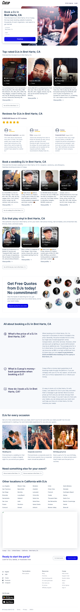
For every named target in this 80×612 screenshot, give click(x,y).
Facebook (7, 580)
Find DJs (44, 576)
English (7, 571)
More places (25, 573)
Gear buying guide (47, 578)
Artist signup (69, 3)
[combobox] (12, 29)
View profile (6, 100)
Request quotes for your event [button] (18, 306)
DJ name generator (47, 580)
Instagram (7, 582)
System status (66, 578)
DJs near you (45, 583)
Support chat (65, 576)
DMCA (31, 609)
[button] (11, 105)
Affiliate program (46, 587)
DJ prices (44, 585)
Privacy (25, 609)
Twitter (7, 578)
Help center (65, 573)
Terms (18, 609)
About (63, 580)
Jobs (63, 583)
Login (76, 3)
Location (7, 27)
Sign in (64, 587)
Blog (43, 573)
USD (4, 574)
